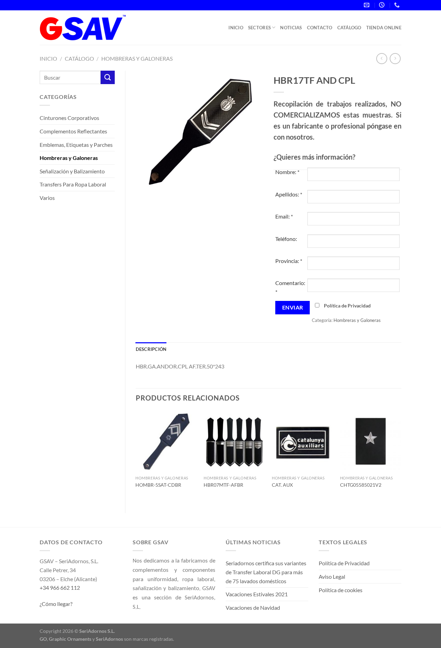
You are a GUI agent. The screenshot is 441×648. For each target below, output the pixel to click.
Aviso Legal (332, 576)
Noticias (291, 27)
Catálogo (349, 27)
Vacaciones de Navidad (253, 607)
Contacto (319, 27)
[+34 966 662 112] (397, 5)
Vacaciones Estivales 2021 (257, 594)
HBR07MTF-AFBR (223, 485)
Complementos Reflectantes (73, 131)
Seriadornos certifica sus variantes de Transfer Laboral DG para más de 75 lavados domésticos (266, 572)
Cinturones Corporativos (69, 117)
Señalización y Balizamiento (72, 171)
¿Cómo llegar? (56, 603)
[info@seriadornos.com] (367, 5)
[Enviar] (107, 77)
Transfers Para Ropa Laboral (73, 184)
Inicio (235, 27)
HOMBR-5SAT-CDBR (158, 485)
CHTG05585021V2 (360, 485)
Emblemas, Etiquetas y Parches (76, 144)
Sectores (259, 27)
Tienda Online (383, 27)
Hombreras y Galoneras (137, 58)
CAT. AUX (282, 485)
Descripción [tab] (151, 349)
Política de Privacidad (347, 305)
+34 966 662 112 (60, 587)
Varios (47, 197)
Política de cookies (340, 590)
